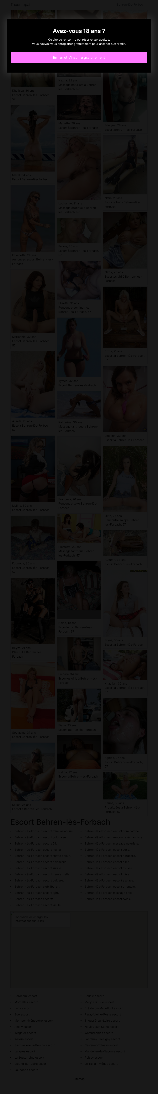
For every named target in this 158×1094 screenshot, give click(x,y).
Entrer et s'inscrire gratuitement (79, 57)
